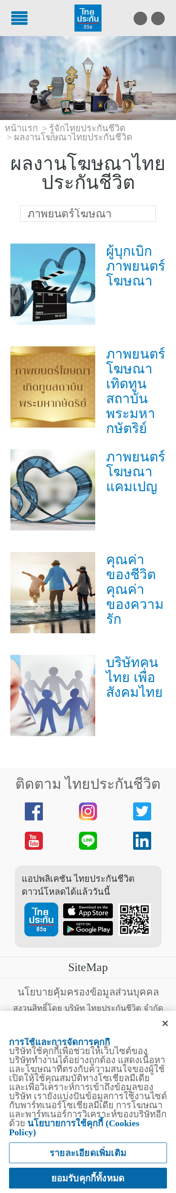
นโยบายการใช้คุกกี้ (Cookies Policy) (74, 1127)
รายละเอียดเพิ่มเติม (88, 1153)
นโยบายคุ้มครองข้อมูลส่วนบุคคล (88, 992)
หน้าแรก (21, 128)
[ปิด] (165, 1023)
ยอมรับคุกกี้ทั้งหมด (88, 1178)
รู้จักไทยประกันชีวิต (87, 128)
